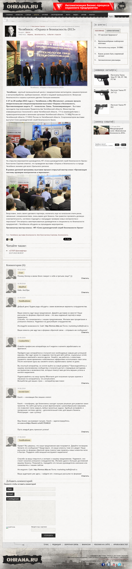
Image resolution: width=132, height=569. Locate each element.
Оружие (45, 15)
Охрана (30, 35)
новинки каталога (105, 70)
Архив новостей (120, 544)
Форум (92, 15)
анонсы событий (104, 122)
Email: (10, 494)
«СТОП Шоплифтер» (18, 251)
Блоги (36, 15)
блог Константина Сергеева (47, 235)
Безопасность (40, 35)
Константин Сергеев (38, 26)
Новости (19, 15)
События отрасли (54, 35)
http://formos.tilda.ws (53, 326)
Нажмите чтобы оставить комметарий (20, 484)
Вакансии (86, 544)
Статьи (28, 15)
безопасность (63, 235)
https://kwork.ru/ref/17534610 (39, 423)
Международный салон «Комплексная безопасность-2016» (118, 131)
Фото (68, 15)
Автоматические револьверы (109, 60)
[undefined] (110, 148)
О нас (46, 544)
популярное (99, 31)
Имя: (9, 489)
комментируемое (113, 31)
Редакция (56, 544)
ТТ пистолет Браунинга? (107, 35)
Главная (9, 15)
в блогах (100, 25)
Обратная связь (71, 544)
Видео (75, 15)
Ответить (85, 278)
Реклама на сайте (102, 544)
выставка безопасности (27, 235)
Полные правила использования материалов (113, 559)
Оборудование (57, 15)
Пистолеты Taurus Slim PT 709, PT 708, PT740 (119, 77)
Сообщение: (13, 499)
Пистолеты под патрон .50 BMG (110, 47)
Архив (83, 15)
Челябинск (14, 235)
